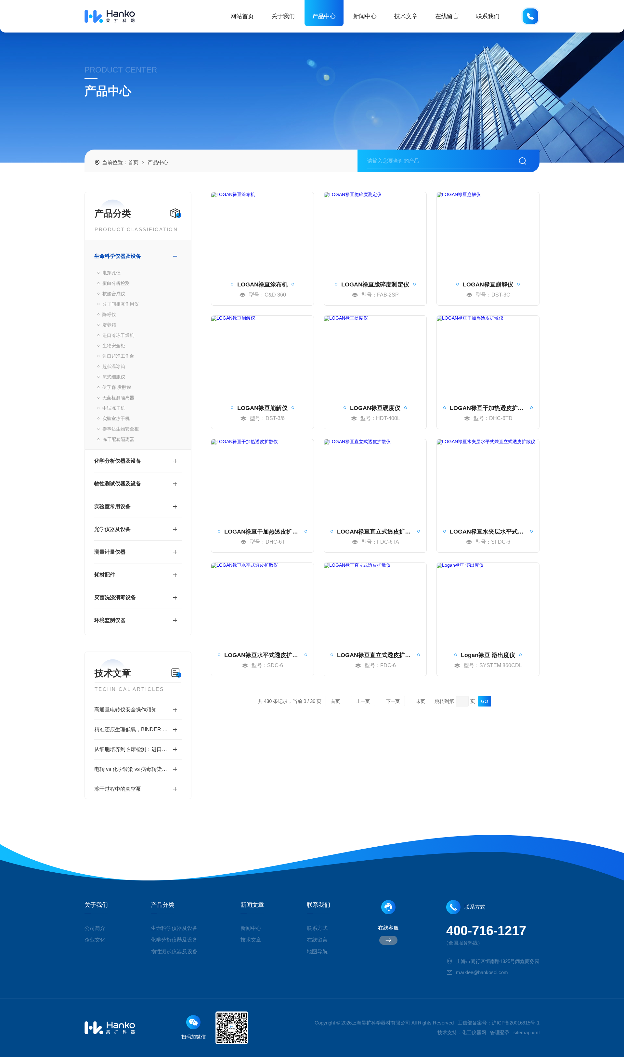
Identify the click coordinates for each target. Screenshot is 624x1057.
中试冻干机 (113, 408)
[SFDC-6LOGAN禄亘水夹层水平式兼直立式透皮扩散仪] (488, 479)
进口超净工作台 (118, 356)
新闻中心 (365, 16)
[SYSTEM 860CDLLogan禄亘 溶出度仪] (488, 603)
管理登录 (500, 1032)
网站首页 (242, 16)
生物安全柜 (113, 345)
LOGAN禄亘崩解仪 (488, 284)
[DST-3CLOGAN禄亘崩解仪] (488, 232)
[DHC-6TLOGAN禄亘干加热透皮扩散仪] (262, 479)
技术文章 (406, 16)
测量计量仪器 (109, 552)
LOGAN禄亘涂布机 (262, 284)
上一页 (363, 701)
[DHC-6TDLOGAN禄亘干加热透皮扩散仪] (488, 356)
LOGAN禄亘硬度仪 (375, 408)
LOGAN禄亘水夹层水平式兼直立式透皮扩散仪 (488, 531)
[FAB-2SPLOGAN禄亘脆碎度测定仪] (375, 232)
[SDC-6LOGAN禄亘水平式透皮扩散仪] (262, 603)
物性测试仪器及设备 (117, 483)
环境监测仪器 (109, 620)
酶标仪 (109, 314)
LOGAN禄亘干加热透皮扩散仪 (488, 408)
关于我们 (283, 16)
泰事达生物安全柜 (120, 428)
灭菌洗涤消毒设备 (115, 597)
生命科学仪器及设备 (117, 256)
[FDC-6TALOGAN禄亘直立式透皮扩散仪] (375, 479)
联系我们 (488, 16)
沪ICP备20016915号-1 (516, 1022)
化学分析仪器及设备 (117, 461)
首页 (133, 162)
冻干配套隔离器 (118, 439)
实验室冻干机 (116, 418)
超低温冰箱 (113, 366)
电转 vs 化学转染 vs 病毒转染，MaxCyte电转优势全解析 (138, 769)
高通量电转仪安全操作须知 (125, 709)
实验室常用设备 (112, 506)
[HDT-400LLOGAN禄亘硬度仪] (375, 356)
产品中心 (324, 16)
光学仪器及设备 (112, 529)
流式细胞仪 (113, 376)
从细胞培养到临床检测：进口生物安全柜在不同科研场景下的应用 (138, 749)
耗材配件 (104, 574)
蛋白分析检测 (116, 283)
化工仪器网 (474, 1032)
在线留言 (447, 16)
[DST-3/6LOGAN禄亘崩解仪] (262, 356)
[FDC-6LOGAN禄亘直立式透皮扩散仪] (375, 603)
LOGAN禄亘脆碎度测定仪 (375, 284)
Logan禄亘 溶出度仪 (488, 655)
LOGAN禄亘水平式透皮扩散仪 (262, 655)
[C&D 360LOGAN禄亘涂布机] (262, 232)
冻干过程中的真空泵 (117, 789)
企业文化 (94, 940)
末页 (420, 701)
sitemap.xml (527, 1032)
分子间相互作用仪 (120, 304)
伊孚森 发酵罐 (116, 387)
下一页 (393, 701)
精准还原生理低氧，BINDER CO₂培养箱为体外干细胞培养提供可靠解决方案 (138, 729)
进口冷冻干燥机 (118, 335)
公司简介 (94, 928)
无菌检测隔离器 (118, 397)
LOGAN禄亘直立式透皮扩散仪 (375, 531)
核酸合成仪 (113, 293)
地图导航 (317, 951)
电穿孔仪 (111, 272)
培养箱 (109, 324)
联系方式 (317, 928)
